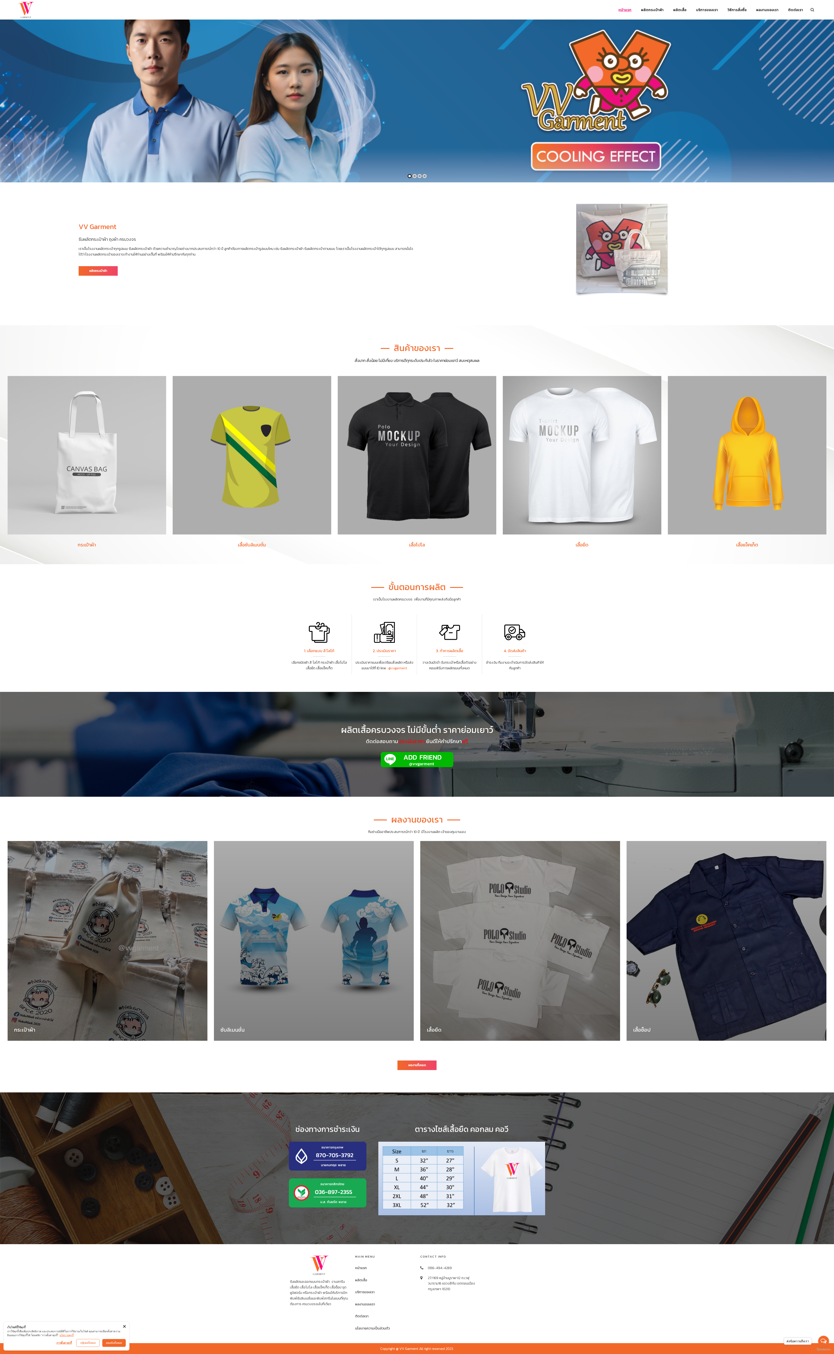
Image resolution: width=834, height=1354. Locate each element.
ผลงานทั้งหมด (417, 1065)
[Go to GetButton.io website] (824, 1349)
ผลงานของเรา (365, 1304)
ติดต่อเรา (362, 1316)
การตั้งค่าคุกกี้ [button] (64, 1342)
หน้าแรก (361, 1267)
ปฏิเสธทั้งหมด (88, 1343)
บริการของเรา (365, 1292)
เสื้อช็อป (642, 1030)
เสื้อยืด (434, 1030)
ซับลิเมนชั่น (232, 1030)
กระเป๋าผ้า (24, 1030)
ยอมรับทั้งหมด (114, 1343)
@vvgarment (397, 668)
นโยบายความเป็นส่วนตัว (372, 1328)
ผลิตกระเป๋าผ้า (98, 271)
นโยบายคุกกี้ (67, 1335)
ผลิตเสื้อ (361, 1280)
